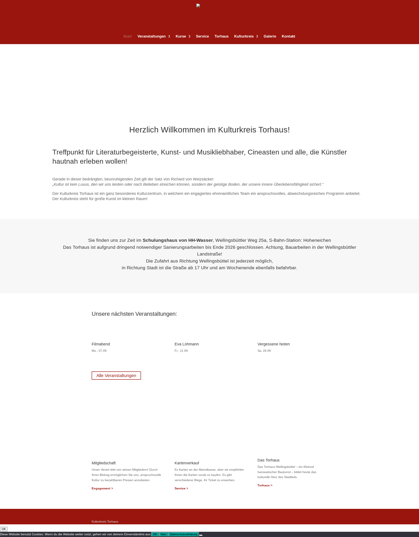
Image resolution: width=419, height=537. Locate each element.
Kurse (181, 36)
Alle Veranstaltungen (116, 375)
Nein (163, 534)
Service (202, 36)
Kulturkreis (244, 36)
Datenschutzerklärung (107, 511)
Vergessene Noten (274, 344)
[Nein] (201, 535)
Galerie (270, 36)
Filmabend (101, 344)
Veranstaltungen (151, 36)
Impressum (99, 516)
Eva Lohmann (187, 344)
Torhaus (221, 36)
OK (4, 529)
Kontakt (288, 36)
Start (127, 36)
